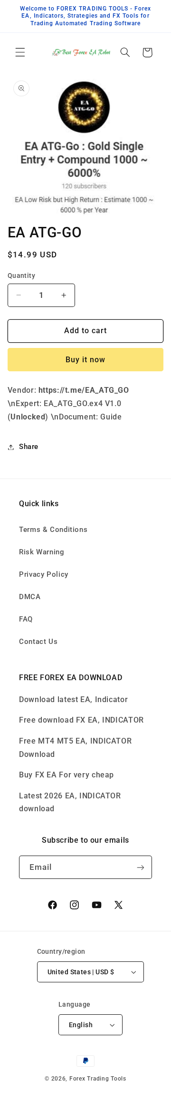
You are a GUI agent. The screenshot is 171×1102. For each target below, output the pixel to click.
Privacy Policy (43, 574)
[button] (20, 52)
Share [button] (28, 446)
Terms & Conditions (53, 529)
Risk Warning (42, 552)
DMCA (30, 596)
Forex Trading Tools (97, 1078)
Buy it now (86, 359)
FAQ (26, 619)
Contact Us (38, 641)
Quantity (21, 275)
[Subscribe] (141, 867)
